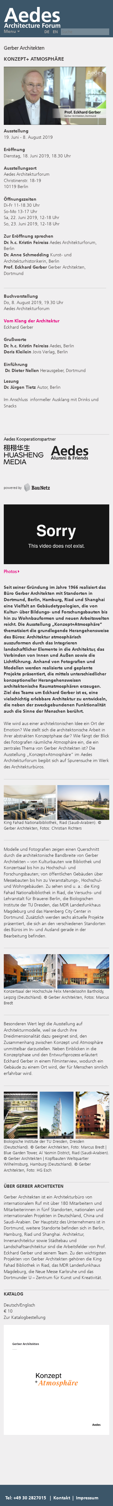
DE (46, 31)
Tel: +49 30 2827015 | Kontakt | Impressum (51, 1498)
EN (55, 31)
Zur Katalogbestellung (25, 1317)
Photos (11, 571)
